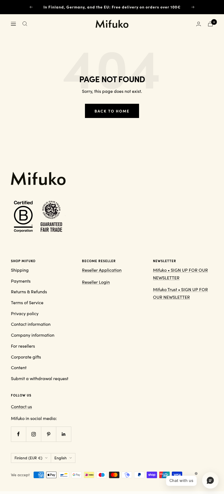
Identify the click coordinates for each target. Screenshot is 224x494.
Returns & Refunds (29, 291)
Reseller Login (96, 282)
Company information (32, 335)
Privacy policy (25, 313)
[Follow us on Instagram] (33, 434)
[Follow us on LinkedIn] (63, 434)
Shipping (20, 270)
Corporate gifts (26, 357)
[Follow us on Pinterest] (48, 434)
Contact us (21, 406)
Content (18, 367)
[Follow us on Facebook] (18, 434)
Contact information (31, 324)
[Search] (24, 23)
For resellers (23, 346)
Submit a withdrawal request (39, 378)
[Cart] (210, 23)
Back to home (112, 111)
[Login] (198, 24)
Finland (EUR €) (28, 457)
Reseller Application (102, 270)
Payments (21, 281)
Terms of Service (27, 302)
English (60, 457)
